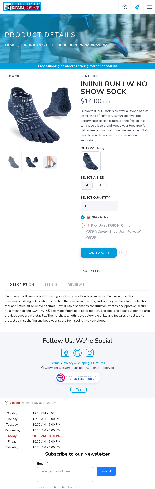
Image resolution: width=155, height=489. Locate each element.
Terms (55, 363)
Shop (9, 45)
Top (78, 390)
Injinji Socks (36, 45)
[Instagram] (90, 353)
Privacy (68, 363)
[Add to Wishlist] (123, 252)
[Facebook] (65, 353)
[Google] (77, 353)
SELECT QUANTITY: (95, 197)
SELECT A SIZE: (92, 177)
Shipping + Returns (91, 363)
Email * (42, 463)
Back (14, 76)
